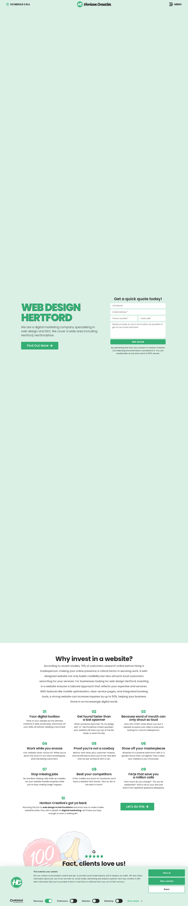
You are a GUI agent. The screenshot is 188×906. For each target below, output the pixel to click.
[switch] (73, 901)
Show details (133, 901)
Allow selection (167, 881)
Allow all (166, 873)
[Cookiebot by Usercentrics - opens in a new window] (16, 901)
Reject (166, 889)
